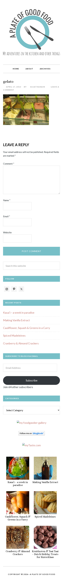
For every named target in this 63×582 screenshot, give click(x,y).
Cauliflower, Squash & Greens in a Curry (26, 328)
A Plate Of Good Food (42, 574)
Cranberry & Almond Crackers (21, 343)
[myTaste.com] (31, 445)
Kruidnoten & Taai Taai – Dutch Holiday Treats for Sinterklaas (45, 554)
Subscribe (31, 380)
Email (6, 216)
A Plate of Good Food (31, 32)
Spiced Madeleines (14, 335)
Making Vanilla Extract (16, 320)
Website (7, 232)
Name (6, 200)
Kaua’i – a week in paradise (18, 312)
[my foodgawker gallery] (31, 422)
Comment (8, 163)
